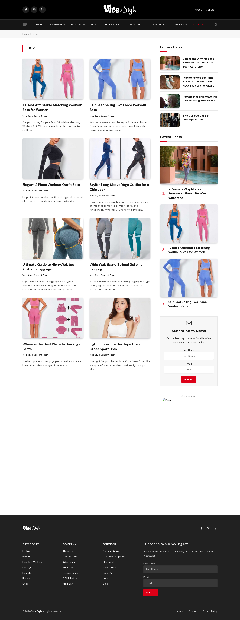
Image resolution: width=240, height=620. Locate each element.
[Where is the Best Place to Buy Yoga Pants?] (52, 318)
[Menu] (25, 24)
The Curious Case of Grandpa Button (196, 118)
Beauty (76, 24)
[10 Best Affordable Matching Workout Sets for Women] (52, 79)
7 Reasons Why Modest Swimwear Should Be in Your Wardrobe (198, 63)
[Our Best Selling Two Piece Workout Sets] (120, 79)
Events (179, 24)
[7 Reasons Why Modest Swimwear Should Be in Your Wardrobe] (170, 63)
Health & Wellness (105, 24)
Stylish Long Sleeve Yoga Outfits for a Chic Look (119, 187)
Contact (210, 9)
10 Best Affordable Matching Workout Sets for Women (52, 107)
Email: (189, 363)
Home (40, 24)
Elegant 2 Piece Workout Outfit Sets (51, 184)
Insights (158, 24)
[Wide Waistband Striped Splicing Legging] (120, 238)
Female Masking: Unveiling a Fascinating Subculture (200, 99)
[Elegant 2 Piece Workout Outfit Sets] (52, 158)
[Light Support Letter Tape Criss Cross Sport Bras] (120, 318)
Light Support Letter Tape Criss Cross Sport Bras (115, 346)
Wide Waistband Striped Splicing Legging (116, 266)
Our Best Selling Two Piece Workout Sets (118, 107)
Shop (197, 24)
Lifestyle (135, 24)
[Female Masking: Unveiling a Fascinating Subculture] (170, 101)
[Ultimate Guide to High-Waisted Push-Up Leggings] (52, 238)
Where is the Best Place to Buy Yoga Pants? (51, 346)
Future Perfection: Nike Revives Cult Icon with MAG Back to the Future (198, 82)
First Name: (189, 350)
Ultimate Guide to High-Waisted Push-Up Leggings (48, 266)
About (198, 9)
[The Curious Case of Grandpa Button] (170, 120)
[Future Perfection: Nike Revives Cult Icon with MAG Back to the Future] (170, 82)
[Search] (216, 25)
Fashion (56, 24)
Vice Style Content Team (35, 115)
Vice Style (36, 611)
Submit (188, 379)
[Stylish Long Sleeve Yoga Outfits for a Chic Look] (120, 158)
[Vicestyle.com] (120, 10)
